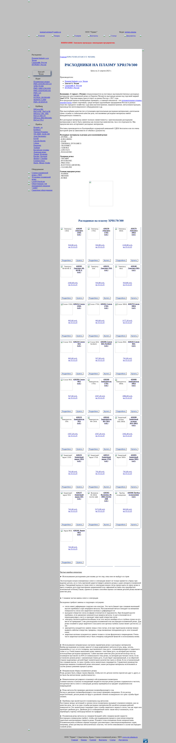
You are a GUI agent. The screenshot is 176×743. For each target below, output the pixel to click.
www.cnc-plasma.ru (130, 737)
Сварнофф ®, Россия (73, 86)
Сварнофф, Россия (39, 62)
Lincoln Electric (40, 141)
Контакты (103, 740)
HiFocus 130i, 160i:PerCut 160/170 (41, 115)
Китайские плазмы (41, 150)
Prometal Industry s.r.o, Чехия (76, 81)
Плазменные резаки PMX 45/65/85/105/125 (43, 83)
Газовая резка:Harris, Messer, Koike (42, 162)
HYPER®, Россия (39, 65)
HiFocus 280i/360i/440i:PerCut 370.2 (43, 119)
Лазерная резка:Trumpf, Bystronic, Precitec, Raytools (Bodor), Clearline (41, 155)
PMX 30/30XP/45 (40, 102)
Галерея (93, 740)
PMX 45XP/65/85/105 (42, 91)
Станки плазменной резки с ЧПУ (40, 174)
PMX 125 (37, 93)
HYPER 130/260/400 (42, 97)
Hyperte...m (38, 127)
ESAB (36, 139)
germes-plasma (130, 32)
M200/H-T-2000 (40, 100)
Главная (63, 57)
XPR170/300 (39, 86)
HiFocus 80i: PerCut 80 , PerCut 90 (42, 110)
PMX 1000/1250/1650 (42, 88)
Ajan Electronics (40, 136)
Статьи (113, 740)
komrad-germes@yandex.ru (50, 32)
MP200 (36, 95)
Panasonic (37, 145)
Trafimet (37, 148)
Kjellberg (37, 130)
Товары (84, 740)
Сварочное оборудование (42, 190)
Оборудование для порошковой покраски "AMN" (41, 186)
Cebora (36, 143)
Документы (123, 740)
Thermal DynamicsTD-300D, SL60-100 (42, 133)
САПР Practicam (38, 181)
